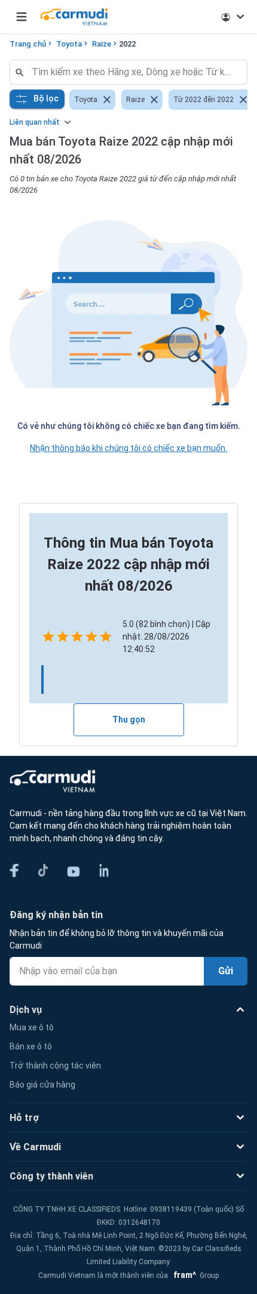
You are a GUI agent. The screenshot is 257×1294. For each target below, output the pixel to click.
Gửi (225, 971)
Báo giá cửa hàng (42, 1084)
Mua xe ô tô (32, 1027)
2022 (127, 43)
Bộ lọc (46, 98)
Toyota (69, 43)
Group (194, 1275)
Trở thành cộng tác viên (55, 1065)
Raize (101, 43)
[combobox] (133, 72)
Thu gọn (128, 719)
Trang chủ (28, 43)
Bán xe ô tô (31, 1046)
